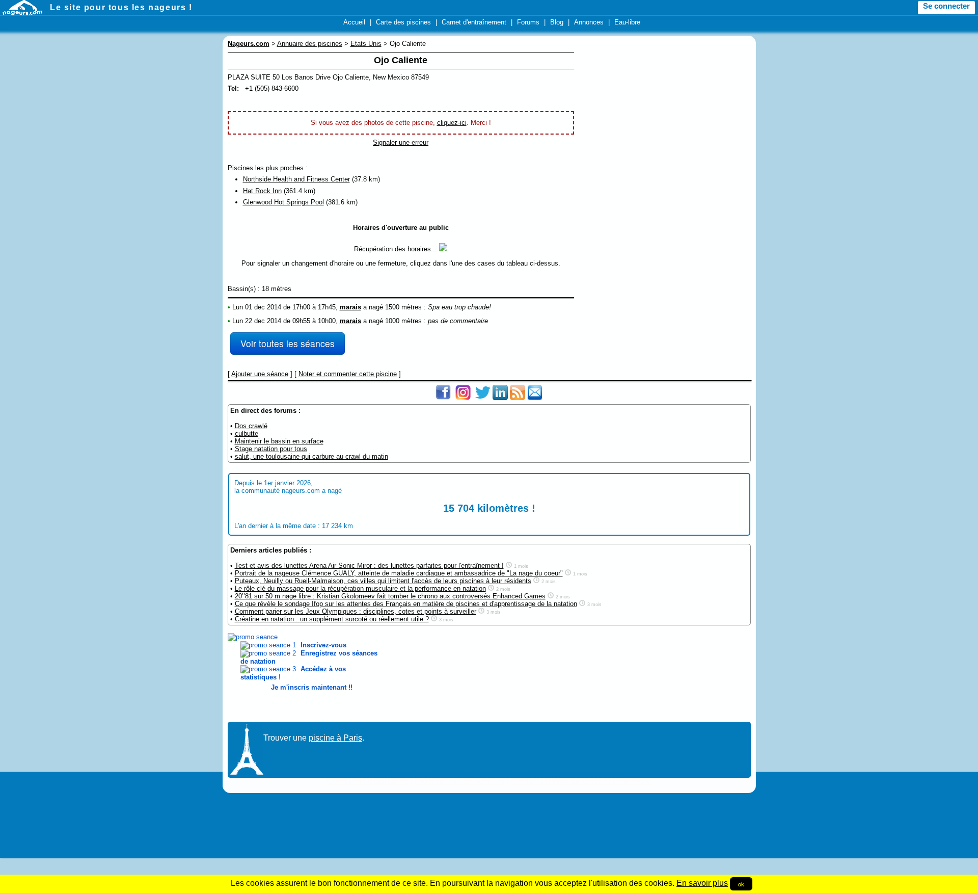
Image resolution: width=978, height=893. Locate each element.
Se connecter (946, 6)
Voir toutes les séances (287, 343)
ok (741, 884)
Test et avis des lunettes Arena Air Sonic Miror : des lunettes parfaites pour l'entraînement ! (369, 565)
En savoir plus (702, 883)
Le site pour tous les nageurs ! (121, 7)
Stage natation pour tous (271, 449)
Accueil (354, 22)
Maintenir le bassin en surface (279, 441)
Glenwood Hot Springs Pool (283, 202)
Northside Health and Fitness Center (296, 179)
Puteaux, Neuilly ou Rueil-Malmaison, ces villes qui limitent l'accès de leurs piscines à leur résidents (383, 581)
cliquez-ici (452, 122)
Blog (556, 22)
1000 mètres (403, 321)
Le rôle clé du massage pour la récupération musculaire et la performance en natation (360, 588)
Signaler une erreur (400, 142)
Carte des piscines (403, 22)
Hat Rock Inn (262, 191)
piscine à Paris (335, 737)
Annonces (589, 22)
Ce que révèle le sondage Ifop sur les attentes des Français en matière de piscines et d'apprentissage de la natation (406, 604)
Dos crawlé (251, 426)
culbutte (246, 433)
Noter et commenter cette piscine (347, 374)
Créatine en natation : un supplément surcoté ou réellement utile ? (332, 619)
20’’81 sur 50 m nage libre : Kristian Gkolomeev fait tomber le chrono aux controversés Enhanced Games (390, 596)
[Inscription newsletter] (534, 398)
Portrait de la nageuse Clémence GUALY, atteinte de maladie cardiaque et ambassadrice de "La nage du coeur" (399, 573)
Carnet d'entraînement (474, 22)
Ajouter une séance (259, 374)
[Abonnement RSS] (517, 398)
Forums (528, 22)
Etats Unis (366, 43)
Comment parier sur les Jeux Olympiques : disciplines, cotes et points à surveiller (355, 611)
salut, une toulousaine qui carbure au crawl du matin (311, 456)
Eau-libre (627, 22)
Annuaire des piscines (309, 43)
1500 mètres (403, 307)
